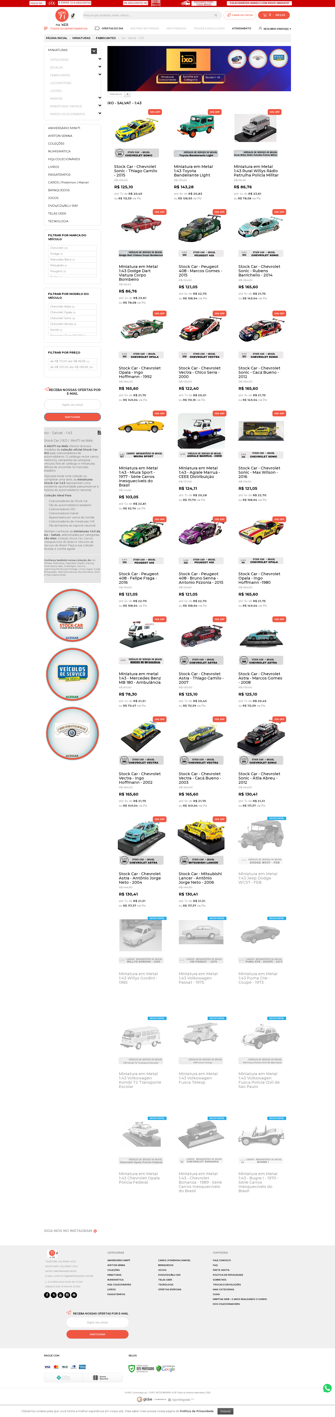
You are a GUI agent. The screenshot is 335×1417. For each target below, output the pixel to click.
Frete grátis (221, 1270)
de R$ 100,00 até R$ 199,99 (71, 367)
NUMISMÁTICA (115, 1279)
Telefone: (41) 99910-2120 (60, 1261)
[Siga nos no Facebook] (47, 1295)
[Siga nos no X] (54, 1295)
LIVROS (111, 1289)
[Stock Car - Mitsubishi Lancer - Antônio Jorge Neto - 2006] (201, 864)
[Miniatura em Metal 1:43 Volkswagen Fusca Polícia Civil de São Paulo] (261, 1064)
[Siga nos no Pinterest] (74, 1295)
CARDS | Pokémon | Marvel (174, 1260)
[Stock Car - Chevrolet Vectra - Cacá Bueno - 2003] (201, 764)
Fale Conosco (222, 1260)
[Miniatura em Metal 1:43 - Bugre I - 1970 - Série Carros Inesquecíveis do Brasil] (261, 1164)
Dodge (56, 253)
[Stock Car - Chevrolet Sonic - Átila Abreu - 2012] (261, 764)
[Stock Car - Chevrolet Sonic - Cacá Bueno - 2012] (261, 359)
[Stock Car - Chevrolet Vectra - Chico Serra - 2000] (201, 359)
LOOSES (56, 91)
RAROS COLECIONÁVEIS (67, 114)
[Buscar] (216, 15)
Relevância (116, 94)
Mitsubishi (58, 265)
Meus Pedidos (176, 28)
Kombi (56, 330)
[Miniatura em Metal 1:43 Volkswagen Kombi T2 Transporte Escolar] (141, 1064)
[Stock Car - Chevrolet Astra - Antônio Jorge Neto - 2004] (141, 864)
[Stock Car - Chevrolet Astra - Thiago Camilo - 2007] (201, 664)
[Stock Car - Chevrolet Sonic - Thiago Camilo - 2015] (136, 157)
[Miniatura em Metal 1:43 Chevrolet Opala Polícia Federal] (141, 1164)
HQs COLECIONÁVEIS (119, 1284)
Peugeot (58, 271)
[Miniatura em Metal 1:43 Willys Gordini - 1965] (141, 964)
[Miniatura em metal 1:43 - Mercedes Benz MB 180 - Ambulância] (141, 664)
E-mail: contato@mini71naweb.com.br (69, 1276)
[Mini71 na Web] (62, 15)
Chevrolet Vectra (63, 324)
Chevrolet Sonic (62, 318)
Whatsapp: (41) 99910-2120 (61, 1266)
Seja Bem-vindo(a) (276, 28)
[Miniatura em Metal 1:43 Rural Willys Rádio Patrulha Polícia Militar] (256, 157)
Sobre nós (219, 1279)
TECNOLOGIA (165, 1284)
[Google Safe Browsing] (165, 1368)
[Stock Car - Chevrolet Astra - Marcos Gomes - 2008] (261, 664)
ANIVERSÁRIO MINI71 (118, 1260)
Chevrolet (59, 248)
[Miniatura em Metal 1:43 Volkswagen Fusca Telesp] (201, 1064)
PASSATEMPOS (116, 1294)
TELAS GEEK (165, 1279)
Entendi (225, 1411)
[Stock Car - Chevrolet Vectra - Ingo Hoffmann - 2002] (141, 764)
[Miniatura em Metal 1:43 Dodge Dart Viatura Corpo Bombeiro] (141, 258)
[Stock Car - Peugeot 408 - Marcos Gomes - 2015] (201, 257)
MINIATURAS (81, 38)
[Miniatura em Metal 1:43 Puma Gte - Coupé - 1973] (261, 964)
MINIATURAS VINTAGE (66, 106)
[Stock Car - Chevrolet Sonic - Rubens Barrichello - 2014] (261, 257)
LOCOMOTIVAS (60, 83)
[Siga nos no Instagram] (67, 1295)
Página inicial (56, 38)
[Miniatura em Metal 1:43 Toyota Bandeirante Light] (196, 157)
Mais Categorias (223, 1289)
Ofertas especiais (169, 1289)
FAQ (215, 1265)
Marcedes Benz (62, 259)
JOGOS (162, 1270)
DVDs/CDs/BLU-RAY (169, 1275)
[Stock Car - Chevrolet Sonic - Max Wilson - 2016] (261, 459)
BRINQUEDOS (166, 1265)
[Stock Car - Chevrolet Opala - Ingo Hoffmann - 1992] (141, 359)
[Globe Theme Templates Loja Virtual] (151, 1399)
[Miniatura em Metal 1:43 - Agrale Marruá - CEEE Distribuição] (201, 459)
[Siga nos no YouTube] (60, 1295)
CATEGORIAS (59, 60)
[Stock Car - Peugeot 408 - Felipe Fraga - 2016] (141, 564)
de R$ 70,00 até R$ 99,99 (69, 361)
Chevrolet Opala (63, 312)
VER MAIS (138, 201)
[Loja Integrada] (181, 1399)
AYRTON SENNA (116, 1265)
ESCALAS (56, 67)
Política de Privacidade (228, 1275)
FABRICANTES (106, 38)
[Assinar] (72, 417)
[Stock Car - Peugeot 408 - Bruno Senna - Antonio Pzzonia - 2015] (201, 564)
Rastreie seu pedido (144, 28)
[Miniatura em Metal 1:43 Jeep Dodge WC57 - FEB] (261, 864)
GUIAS (216, 1294)
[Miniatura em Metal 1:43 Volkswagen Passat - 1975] (201, 964)
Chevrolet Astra (62, 306)
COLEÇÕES (113, 1270)
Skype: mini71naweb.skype (61, 1271)
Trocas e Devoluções (209, 28)
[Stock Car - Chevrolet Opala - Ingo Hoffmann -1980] (261, 564)
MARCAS (56, 98)
